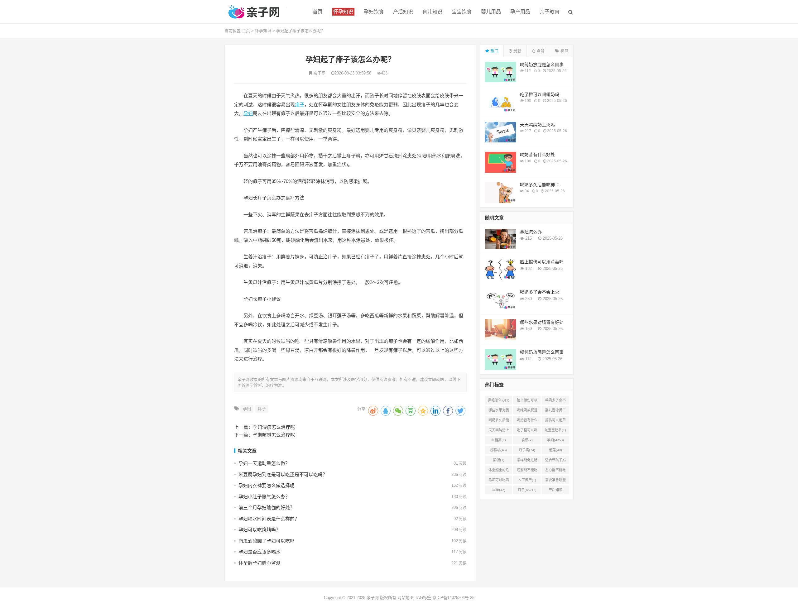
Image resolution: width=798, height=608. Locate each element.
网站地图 (405, 597)
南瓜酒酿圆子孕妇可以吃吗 (266, 540)
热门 (493, 51)
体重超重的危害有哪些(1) (498, 471)
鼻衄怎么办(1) (498, 400)
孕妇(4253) (555, 440)
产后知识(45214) (555, 491)
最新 (517, 51)
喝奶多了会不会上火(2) (555, 401)
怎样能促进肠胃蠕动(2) (527, 461)
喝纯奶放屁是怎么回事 (542, 64)
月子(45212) (527, 490)
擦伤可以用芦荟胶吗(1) (555, 421)
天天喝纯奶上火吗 (537, 124)
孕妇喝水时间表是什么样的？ (268, 518)
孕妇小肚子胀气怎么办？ (264, 496)
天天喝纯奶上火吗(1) (498, 431)
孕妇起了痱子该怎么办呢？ (300, 30)
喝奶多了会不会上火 (539, 292)
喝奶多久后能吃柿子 (539, 184)
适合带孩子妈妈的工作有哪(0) (555, 461)
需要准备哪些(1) (555, 481)
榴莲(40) (555, 450)
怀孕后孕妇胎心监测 (259, 563)
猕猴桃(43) (498, 450)
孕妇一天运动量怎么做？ (264, 463)
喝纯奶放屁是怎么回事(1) (527, 411)
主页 (246, 30)
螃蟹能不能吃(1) (527, 471)
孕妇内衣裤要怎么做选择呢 (266, 485)
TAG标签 (423, 597)
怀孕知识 (263, 30)
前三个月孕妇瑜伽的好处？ (266, 507)
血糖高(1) (498, 440)
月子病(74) (527, 450)
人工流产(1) (527, 480)
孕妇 (248, 113)
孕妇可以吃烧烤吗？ (259, 529)
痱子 (299, 104)
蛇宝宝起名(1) (555, 430)
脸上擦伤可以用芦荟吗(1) (527, 401)
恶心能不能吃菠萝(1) (555, 471)
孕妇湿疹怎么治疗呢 (274, 427)
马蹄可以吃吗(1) (498, 481)
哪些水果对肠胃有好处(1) (498, 411)
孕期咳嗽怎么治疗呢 (274, 435)
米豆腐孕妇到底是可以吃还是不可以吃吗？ (282, 474)
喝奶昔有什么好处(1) (527, 421)
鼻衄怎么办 (531, 231)
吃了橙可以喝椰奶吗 (539, 94)
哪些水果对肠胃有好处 (542, 322)
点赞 (540, 51)
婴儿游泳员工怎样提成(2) (555, 411)
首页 (318, 11)
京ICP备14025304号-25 (453, 597)
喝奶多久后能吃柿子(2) (498, 421)
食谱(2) (527, 440)
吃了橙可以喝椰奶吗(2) (527, 431)
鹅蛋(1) (498, 460)
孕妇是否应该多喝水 (259, 551)
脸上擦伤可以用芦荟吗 (542, 261)
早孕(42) (498, 490)
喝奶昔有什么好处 (537, 154)
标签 (564, 51)
